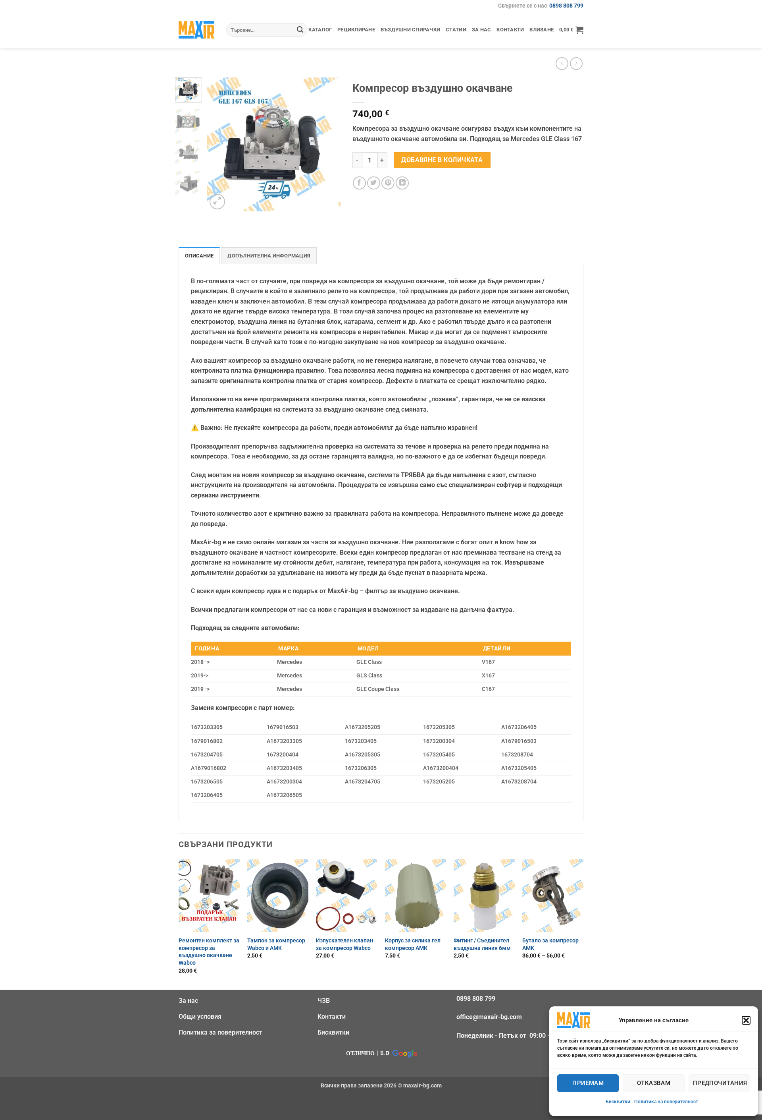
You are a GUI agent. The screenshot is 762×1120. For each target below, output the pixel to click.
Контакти (510, 30)
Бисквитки (618, 1102)
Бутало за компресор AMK (550, 944)
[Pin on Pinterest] (387, 183)
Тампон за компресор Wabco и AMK (276, 944)
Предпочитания (720, 1083)
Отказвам (654, 1083)
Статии (456, 30)
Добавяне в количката (442, 160)
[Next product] (562, 63)
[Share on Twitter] (373, 183)
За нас (481, 30)
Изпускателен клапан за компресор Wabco (344, 944)
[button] (746, 1020)
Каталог (320, 30)
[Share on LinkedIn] (402, 183)
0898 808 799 (566, 5)
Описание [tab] (199, 256)
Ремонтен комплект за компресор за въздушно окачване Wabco (209, 951)
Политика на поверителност (666, 1102)
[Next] (328, 144)
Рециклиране (356, 30)
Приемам (588, 1083)
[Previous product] (576, 63)
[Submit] (300, 30)
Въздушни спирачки (410, 30)
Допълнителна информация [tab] (268, 256)
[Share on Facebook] (359, 183)
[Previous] (219, 144)
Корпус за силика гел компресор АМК (413, 944)
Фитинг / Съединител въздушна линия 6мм (482, 944)
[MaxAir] (196, 29)
